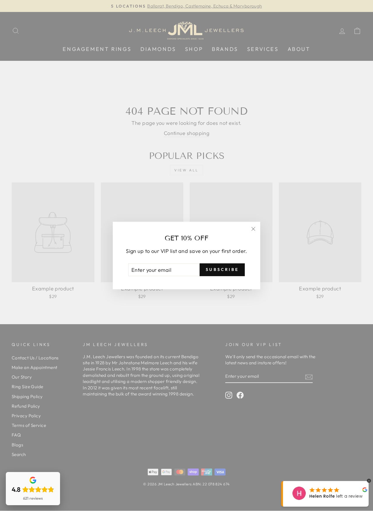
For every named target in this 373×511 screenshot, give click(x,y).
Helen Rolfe (316, 496)
